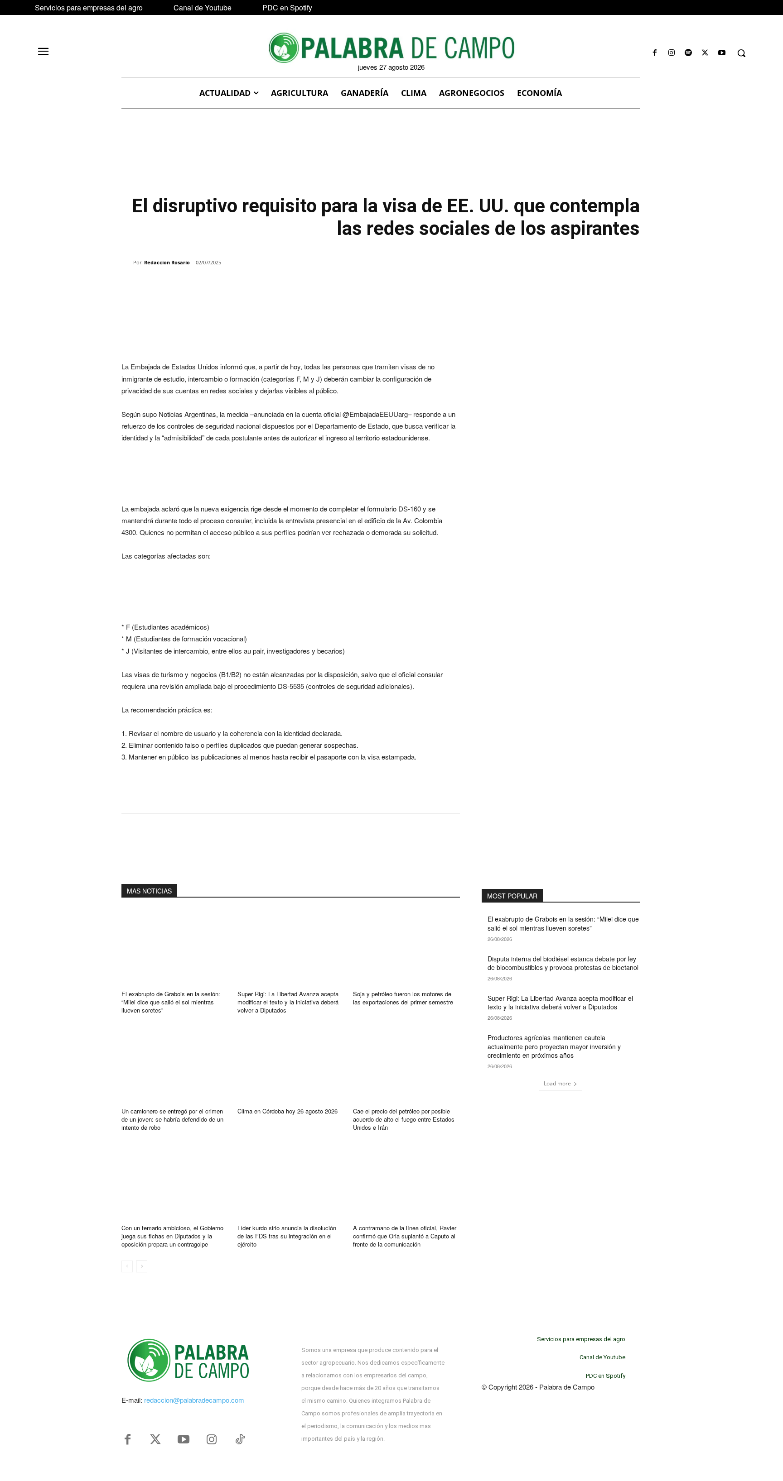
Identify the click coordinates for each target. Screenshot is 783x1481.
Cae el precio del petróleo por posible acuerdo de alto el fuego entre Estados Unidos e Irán (403, 1119)
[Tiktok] (240, 1440)
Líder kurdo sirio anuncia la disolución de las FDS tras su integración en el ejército (286, 1235)
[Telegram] (267, 286)
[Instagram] (671, 53)
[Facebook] (654, 53)
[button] (741, 53)
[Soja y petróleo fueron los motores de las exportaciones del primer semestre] (406, 946)
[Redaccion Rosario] (127, 262)
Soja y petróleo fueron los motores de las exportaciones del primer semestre (403, 997)
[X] (705, 53)
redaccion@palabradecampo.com (194, 1400)
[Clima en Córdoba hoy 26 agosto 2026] (290, 1064)
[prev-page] (127, 1266)
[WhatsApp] (226, 286)
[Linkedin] (246, 286)
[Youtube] (722, 53)
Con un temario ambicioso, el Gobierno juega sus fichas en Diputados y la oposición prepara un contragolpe (172, 1235)
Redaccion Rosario (167, 262)
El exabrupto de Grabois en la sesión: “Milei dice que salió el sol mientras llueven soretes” (170, 1001)
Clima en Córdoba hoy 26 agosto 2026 (287, 1111)
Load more (557, 1083)
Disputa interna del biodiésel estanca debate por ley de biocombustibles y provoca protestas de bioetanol (563, 963)
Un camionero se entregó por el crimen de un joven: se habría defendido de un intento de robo (172, 1119)
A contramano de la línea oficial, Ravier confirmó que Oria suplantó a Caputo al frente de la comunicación (404, 1235)
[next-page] (141, 1266)
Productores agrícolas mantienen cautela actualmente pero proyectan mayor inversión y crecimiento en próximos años (554, 1046)
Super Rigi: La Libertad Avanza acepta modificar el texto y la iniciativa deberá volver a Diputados (287, 1001)
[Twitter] (155, 1440)
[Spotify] (688, 53)
